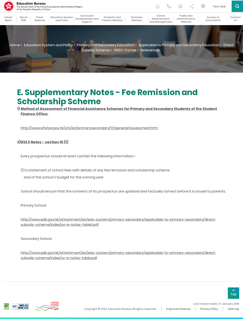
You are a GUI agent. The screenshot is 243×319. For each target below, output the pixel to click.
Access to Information (213, 19)
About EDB (24, 19)
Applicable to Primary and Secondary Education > (180, 45)
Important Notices (178, 309)
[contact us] (169, 6)
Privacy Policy (209, 309)
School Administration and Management (160, 18)
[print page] (180, 6)
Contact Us (235, 19)
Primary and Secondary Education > (107, 45)
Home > (15, 45)
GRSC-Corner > (126, 50)
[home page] (157, 6)
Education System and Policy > (49, 45)
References (150, 50)
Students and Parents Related (112, 19)
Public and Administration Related (186, 18)
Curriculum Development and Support (87, 18)
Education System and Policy (61, 19)
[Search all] (237, 6)
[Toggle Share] (191, 6)
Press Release (40, 19)
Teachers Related (136, 19)
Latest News (8, 19)
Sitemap (233, 309)
